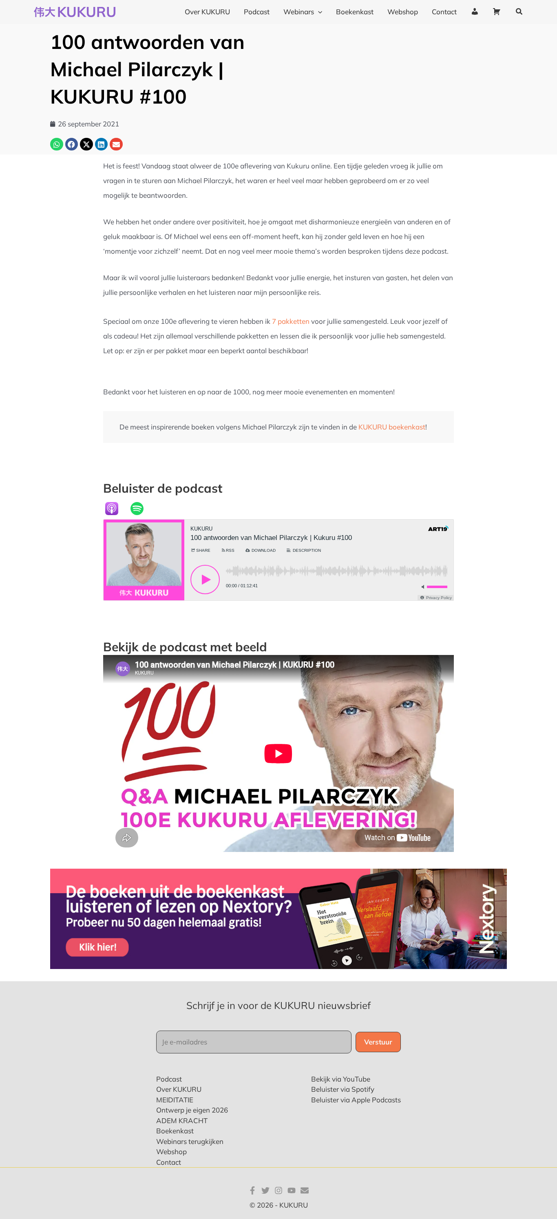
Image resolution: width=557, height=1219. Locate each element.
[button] (519, 12)
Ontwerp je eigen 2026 (192, 1110)
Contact (168, 1162)
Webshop (171, 1151)
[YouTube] (291, 1190)
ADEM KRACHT (182, 1120)
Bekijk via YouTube (340, 1079)
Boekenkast (175, 1130)
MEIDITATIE (174, 1099)
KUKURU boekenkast (391, 427)
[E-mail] (305, 1190)
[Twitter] (265, 1190)
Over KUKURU (178, 1089)
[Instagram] (278, 1190)
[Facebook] (252, 1190)
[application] (318, 12)
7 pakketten (290, 321)
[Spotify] (141, 508)
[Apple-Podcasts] (115, 508)
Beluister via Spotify (342, 1089)
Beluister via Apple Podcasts (356, 1099)
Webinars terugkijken (189, 1141)
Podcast (169, 1079)
